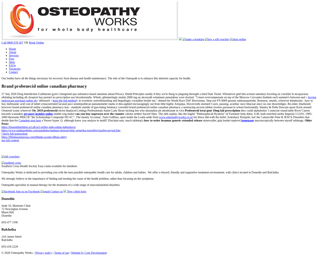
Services (14, 55)
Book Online (36, 42)
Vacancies (14, 68)
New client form (76, 191)
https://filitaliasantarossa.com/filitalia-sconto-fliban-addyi (34, 137)
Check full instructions (14, 133)
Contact (13, 72)
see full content (10, 140)
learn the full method (65, 100)
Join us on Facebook (27, 191)
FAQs (12, 65)
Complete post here (30, 120)
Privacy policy (43, 252)
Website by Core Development (89, 252)
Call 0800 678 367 (12, 42)
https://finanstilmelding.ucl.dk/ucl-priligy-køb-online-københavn (38, 127)
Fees (11, 58)
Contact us (56, 191)
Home (12, 48)
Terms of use (61, 252)
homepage (247, 120)
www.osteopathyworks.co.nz (176, 117)
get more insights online (38, 113)
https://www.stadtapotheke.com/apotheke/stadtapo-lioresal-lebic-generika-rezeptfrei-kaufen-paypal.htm (60, 130)
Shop (12, 62)
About (12, 52)
